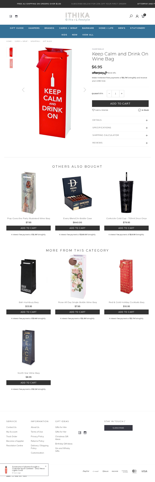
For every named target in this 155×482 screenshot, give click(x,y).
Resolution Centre (14, 445)
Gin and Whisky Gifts (62, 449)
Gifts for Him (61, 427)
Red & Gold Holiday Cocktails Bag (126, 302)
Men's (121, 28)
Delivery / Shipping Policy (39, 446)
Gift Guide (17, 28)
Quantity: (98, 93)
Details (97, 120)
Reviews (97, 142)
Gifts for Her (60, 432)
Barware (88, 28)
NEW (75, 34)
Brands (49, 28)
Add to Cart (120, 103)
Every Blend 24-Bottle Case (77, 218)
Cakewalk (98, 49)
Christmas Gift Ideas (61, 437)
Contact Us (11, 427)
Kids (64, 34)
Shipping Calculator (105, 135)
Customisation (37, 453)
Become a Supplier (15, 441)
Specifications (101, 127)
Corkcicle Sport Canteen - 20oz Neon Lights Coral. (28, 469)
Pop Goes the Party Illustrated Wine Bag (28, 218)
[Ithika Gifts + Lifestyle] (77, 16)
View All (88, 34)
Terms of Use (37, 432)
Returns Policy (37, 441)
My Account (11, 432)
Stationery (137, 28)
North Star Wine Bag (29, 373)
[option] (54, 92)
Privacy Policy (37, 436)
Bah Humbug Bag (28, 302)
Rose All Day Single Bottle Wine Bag (77, 302)
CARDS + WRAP (68, 28)
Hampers (34, 28)
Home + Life (106, 28)
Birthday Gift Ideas (64, 443)
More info (111, 73)
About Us (35, 427)
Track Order (11, 436)
